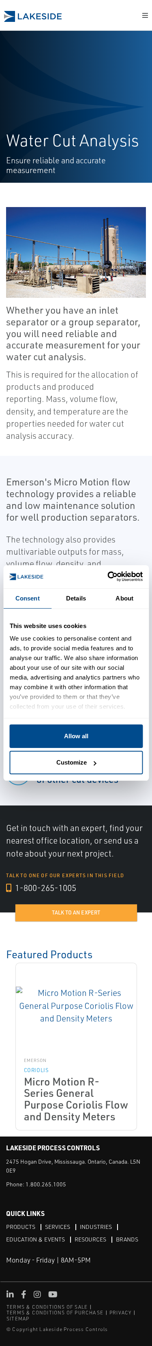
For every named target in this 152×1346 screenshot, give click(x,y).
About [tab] (124, 598)
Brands (127, 1239)
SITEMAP (17, 1319)
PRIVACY (120, 1313)
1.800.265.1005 (46, 1184)
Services (57, 1226)
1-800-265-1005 (44, 887)
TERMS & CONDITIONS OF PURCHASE (54, 1313)
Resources (90, 1239)
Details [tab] (76, 598)
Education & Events (35, 1239)
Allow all (76, 736)
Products (20, 1226)
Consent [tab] (27, 598)
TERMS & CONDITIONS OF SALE (47, 1307)
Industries (96, 1226)
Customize (71, 762)
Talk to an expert (76, 912)
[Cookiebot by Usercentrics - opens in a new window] (108, 576)
